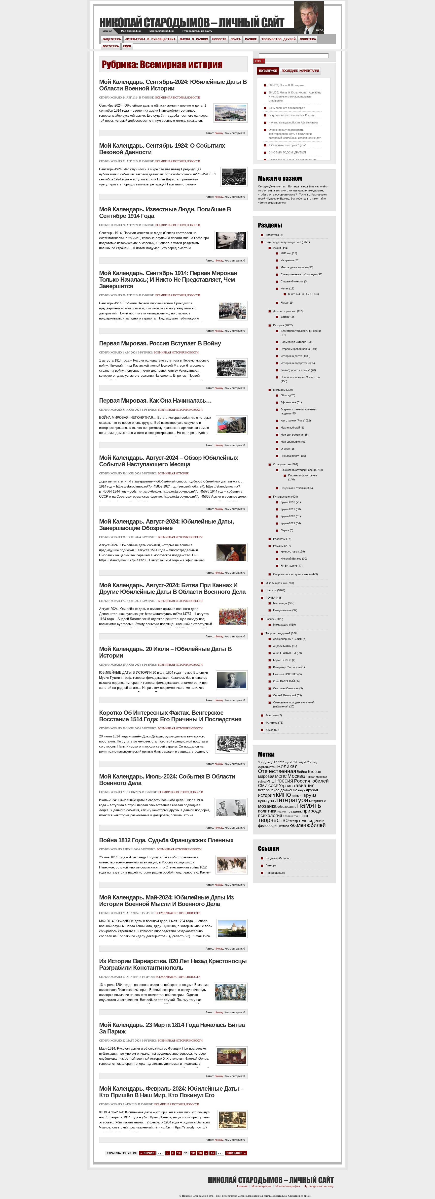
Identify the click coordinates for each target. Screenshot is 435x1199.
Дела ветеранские (284, 311)
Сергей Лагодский (284, 695)
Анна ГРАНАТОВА (284, 653)
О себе (285, 448)
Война (302, 772)
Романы (278, 545)
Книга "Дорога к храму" (295, 370)
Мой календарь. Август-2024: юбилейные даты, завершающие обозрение (166, 524)
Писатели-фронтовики (302, 475)
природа (311, 811)
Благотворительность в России (301, 330)
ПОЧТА (236, 39)
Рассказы (279, 538)
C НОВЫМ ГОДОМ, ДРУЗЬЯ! (287, 152)
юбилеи (297, 825)
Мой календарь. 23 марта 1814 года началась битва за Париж (172, 1028)
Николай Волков (291, 558)
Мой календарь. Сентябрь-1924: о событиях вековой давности (162, 148)
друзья (312, 790)
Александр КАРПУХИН (287, 638)
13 (200, 1153)
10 (179, 1153)
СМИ (263, 785)
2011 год (286, 253)
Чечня (284, 288)
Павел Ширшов (275, 872)
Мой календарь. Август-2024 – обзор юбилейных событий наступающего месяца (168, 461)
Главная (107, 30)
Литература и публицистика (150, 39)
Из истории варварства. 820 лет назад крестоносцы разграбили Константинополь (173, 964)
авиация (305, 785)
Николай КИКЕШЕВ (285, 674)
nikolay (219, 133)
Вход (319, 30)
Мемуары (279, 389)
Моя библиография (162, 30)
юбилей (316, 825)
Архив (277, 247)
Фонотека (308, 39)
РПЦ (270, 781)
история (266, 795)
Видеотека (112, 39)
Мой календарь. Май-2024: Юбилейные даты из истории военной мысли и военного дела (166, 900)
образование (286, 806)
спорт (303, 816)
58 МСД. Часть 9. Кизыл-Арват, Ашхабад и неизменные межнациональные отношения (294, 96)
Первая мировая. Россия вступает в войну (160, 343)
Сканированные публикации (299, 274)
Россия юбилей (311, 781)
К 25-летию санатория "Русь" (287, 145)
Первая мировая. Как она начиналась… (155, 400)
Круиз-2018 (288, 502)
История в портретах (294, 363)
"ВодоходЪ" (267, 762)
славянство (290, 816)
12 (193, 1153)
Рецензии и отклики (293, 488)
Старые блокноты (292, 281)
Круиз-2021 (288, 523)
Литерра (271, 865)
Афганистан (288, 402)
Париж (285, 530)
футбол (284, 825)
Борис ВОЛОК (282, 660)
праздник (294, 811)
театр (293, 821)
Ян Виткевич (289, 565)
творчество (273, 820)
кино (283, 794)
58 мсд (285, 395)
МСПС (281, 776)
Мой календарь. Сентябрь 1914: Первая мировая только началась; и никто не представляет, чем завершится (168, 279)
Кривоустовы (289, 551)
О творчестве (282, 464)
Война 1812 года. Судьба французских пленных (166, 840)
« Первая (147, 1153)
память (309, 805)
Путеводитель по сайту (197, 30)
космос (297, 796)
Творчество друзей (278, 39)
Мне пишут (280, 603)
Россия (284, 780)
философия (268, 825)
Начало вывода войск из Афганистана (293, 122)
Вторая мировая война (295, 348)
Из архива (287, 260)
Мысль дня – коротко (294, 267)
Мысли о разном (194, 39)
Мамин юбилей (290, 427)
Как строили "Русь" (293, 420)
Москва (296, 776)
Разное (251, 39)
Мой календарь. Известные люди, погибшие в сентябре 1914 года (165, 212)
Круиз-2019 (288, 509)
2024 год (296, 762)
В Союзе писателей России (298, 469)
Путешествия (282, 496)
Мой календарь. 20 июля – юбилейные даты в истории (165, 652)
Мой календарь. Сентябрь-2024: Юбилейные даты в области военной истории (173, 85)
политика (267, 811)
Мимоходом (280, 624)
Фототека (111, 46)
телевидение (311, 820)
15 (212, 1153)
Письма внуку (290, 455)
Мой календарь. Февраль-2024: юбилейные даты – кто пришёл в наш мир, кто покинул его (171, 1091)
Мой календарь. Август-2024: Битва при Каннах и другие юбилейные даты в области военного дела (172, 588)
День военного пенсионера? (287, 107)
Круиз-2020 (288, 516)
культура (266, 800)
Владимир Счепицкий (287, 667)
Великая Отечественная (278, 768)
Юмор (127, 46)
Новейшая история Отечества (300, 377)
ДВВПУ (285, 316)
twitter (309, 20)
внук (301, 790)
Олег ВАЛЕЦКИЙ (284, 681)
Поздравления (282, 610)
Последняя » (236, 1153)
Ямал (284, 302)
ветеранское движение (277, 790)
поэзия (281, 811)
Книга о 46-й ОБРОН (301, 294)
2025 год (310, 762)
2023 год (283, 762)
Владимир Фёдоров (278, 858)
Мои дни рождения (292, 434)
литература (291, 799)
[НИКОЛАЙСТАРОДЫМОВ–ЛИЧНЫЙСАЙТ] (191, 22)
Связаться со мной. (299, 1195)
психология (270, 815)
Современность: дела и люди (292, 574)
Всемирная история (170, 97)
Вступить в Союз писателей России (291, 115)
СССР (273, 786)
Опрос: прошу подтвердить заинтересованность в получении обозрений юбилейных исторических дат (295, 133)
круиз (310, 795)
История (278, 325)
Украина (287, 785)
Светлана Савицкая (286, 688)
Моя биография (131, 30)
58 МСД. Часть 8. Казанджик (287, 85)
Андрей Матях (282, 645)
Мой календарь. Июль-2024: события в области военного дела (167, 779)
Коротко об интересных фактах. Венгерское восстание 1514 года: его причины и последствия (170, 716)
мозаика (267, 806)
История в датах (291, 356)
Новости (219, 39)
